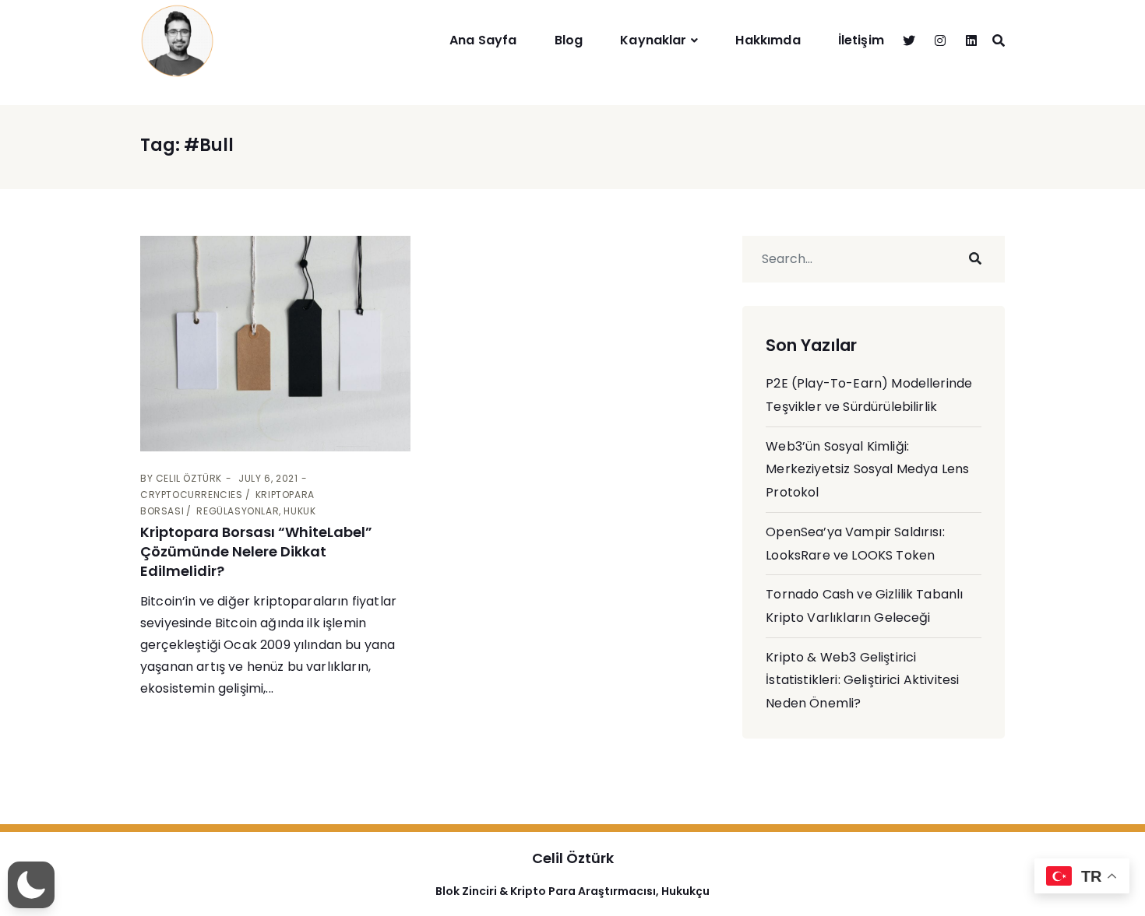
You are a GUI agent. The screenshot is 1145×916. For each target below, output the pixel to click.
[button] (31, 885)
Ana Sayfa (482, 40)
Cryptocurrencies (191, 494)
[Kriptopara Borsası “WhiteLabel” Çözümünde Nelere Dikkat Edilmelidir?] (275, 343)
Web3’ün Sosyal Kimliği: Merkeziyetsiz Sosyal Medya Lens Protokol (867, 469)
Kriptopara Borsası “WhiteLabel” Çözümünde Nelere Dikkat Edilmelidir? (256, 551)
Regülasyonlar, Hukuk (255, 511)
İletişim (861, 40)
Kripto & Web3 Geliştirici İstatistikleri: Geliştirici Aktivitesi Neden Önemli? (862, 680)
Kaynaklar (653, 40)
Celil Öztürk (189, 478)
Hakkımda (767, 40)
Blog (569, 40)
